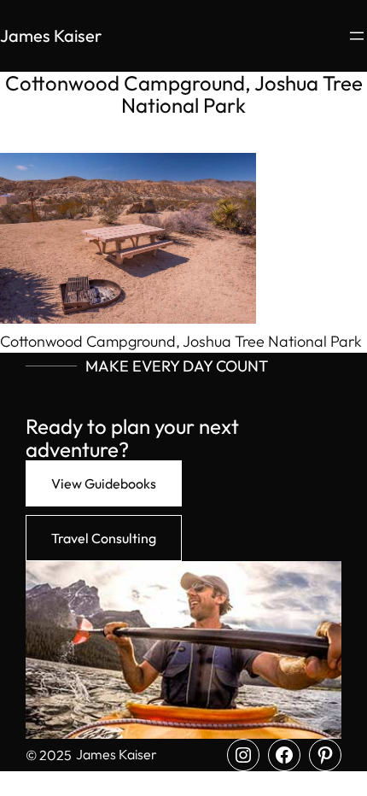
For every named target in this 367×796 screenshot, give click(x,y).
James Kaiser (51, 35)
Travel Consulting (103, 538)
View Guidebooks (103, 483)
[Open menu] (357, 36)
